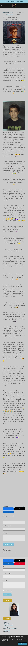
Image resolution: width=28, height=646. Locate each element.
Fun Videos (7, 630)
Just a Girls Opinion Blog (10, 628)
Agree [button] (22, 643)
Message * (5, 533)
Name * (5, 519)
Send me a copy (9, 590)
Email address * (7, 526)
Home (4, 12)
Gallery (6, 627)
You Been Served (8, 625)
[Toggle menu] (1, 5)
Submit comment (8, 544)
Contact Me (7, 631)
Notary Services (8, 623)
